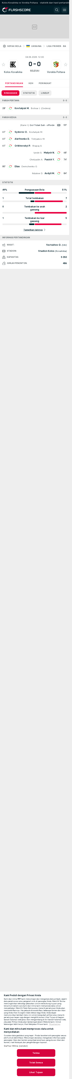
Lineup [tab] (45, 93)
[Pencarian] (57, 10)
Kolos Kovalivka (13, 72)
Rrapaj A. (37, 145)
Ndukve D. (37, 173)
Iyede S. (37, 152)
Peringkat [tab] (45, 83)
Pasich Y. (50, 159)
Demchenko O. (29, 166)
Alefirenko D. (22, 138)
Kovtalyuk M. (22, 108)
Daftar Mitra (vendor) (16, 1046)
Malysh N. (49, 152)
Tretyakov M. (38, 138)
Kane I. (24, 125)
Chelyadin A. (36, 159)
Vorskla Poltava (56, 72)
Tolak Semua (36, 1062)
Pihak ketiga (54, 1024)
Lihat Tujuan (36, 1072)
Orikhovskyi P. (23, 145)
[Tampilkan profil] (13, 64)
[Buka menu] (64, 10)
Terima (36, 1053)
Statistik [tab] (29, 93)
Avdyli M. (50, 173)
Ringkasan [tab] (10, 93)
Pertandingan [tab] (14, 83)
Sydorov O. (21, 132)
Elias (17, 166)
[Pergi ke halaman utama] (19, 10)
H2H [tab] (30, 83)
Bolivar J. (35, 108)
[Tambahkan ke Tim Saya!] (3, 64)
